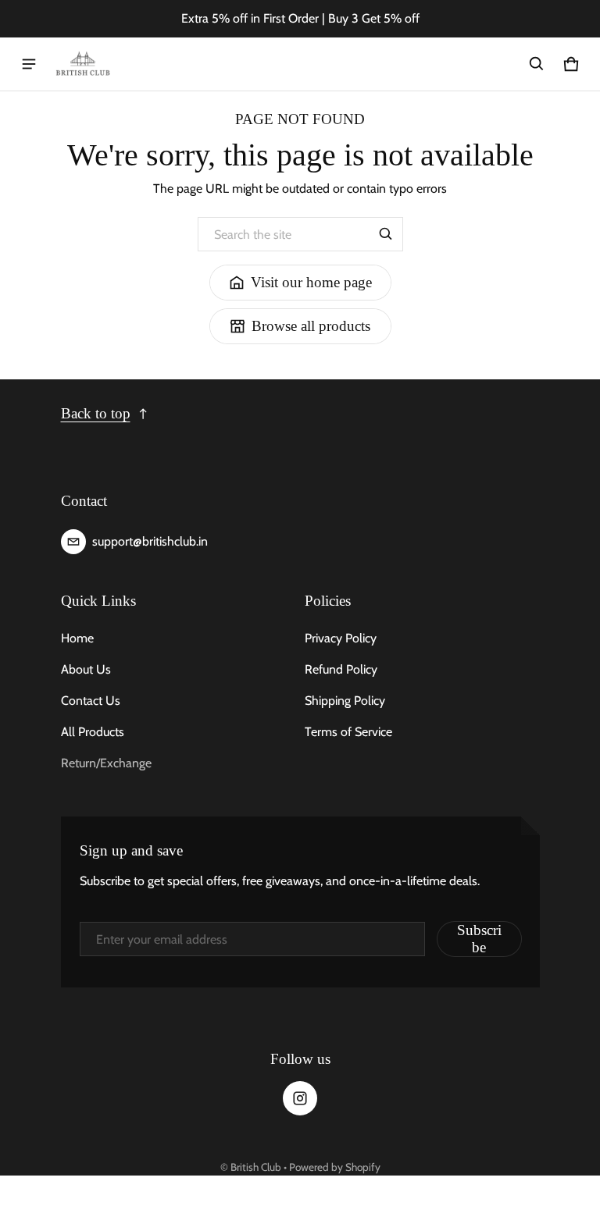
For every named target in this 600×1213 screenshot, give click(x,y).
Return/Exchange (106, 763)
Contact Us (90, 700)
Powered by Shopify (334, 1167)
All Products (92, 731)
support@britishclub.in (150, 541)
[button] (537, 64)
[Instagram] (300, 1098)
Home (77, 638)
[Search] (386, 234)
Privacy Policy (341, 638)
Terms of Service (348, 731)
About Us (86, 669)
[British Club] (82, 64)
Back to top (95, 413)
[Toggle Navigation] (29, 64)
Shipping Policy (345, 700)
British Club (255, 1167)
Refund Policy (341, 669)
